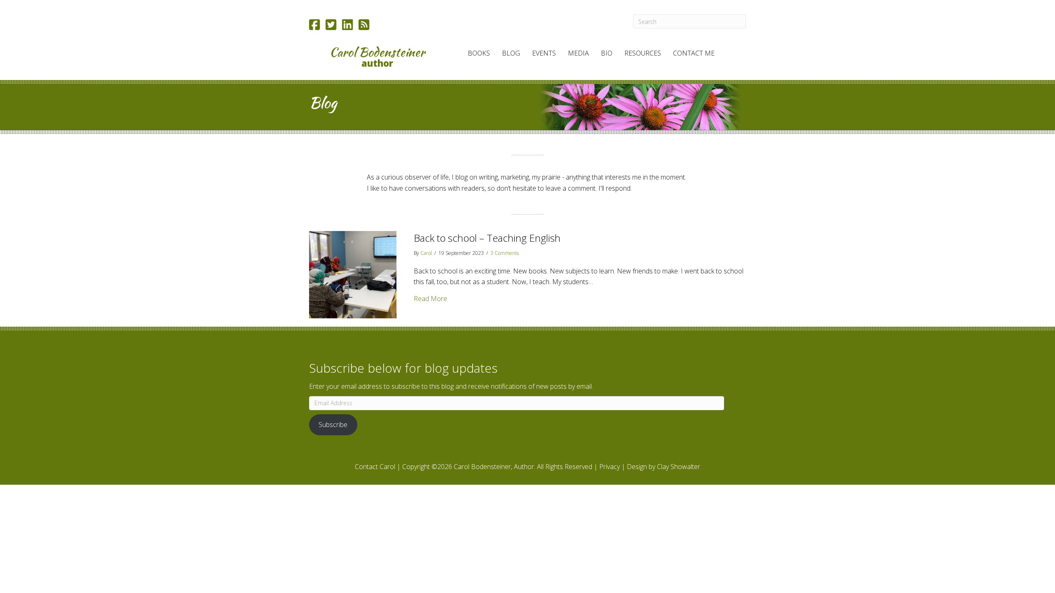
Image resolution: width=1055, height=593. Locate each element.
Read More (430, 298)
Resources (642, 53)
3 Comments (504, 253)
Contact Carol (375, 466)
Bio (606, 53)
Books (479, 53)
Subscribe (333, 424)
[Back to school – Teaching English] (352, 273)
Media (578, 53)
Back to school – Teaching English (487, 238)
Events (544, 53)
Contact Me (694, 53)
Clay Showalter (678, 466)
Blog (511, 53)
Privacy (609, 466)
